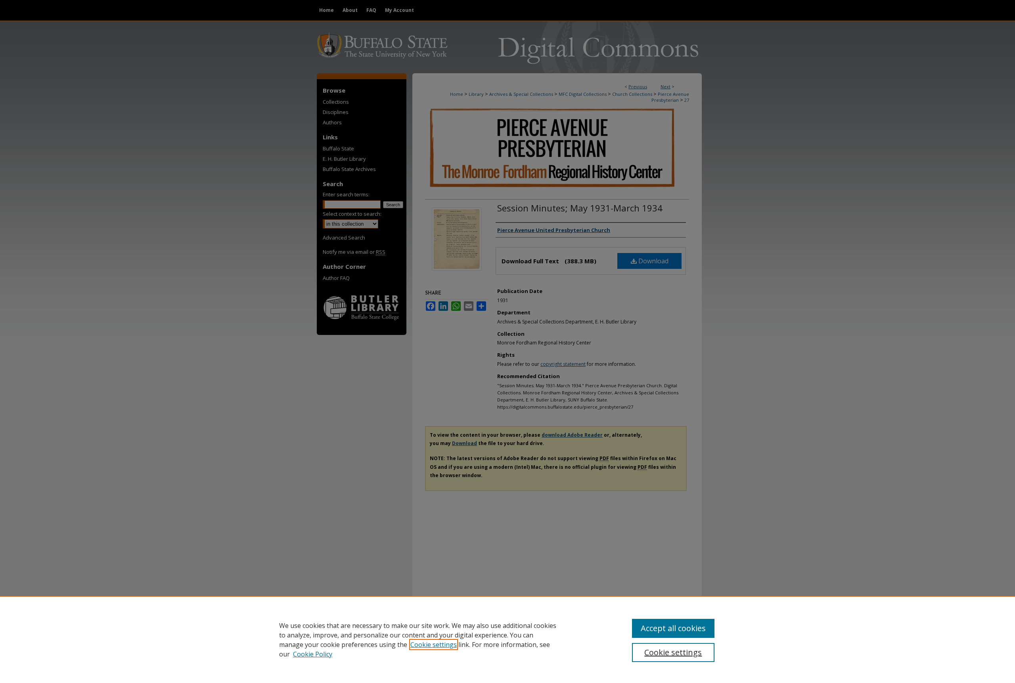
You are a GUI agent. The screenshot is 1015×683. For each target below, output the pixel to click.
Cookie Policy (312, 654)
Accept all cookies (673, 628)
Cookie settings (433, 644)
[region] (507, 639)
